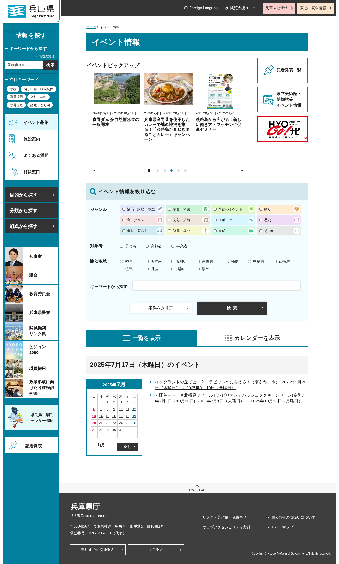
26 (134, 423)
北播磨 (233, 261)
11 (127, 409)
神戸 (129, 261)
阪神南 (156, 261)
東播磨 (207, 261)
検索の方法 (47, 56)
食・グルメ (135, 220)
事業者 (181, 246)
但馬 (129, 269)
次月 (127, 447)
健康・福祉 (181, 231)
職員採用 (16, 97)
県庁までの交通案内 (97, 550)
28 (101, 430)
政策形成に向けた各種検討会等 (41, 388)
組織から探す (23, 226)
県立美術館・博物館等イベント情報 (289, 99)
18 (127, 416)
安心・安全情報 (313, 8)
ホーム (91, 27)
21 (101, 423)
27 (94, 430)
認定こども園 (40, 105)
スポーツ (225, 220)
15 (107, 416)
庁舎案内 (156, 550)
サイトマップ (282, 527)
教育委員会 (39, 293)
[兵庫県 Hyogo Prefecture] (32, 12)
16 (114, 416)
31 (121, 430)
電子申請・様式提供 (38, 89)
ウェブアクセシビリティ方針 (226, 527)
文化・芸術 (181, 220)
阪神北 (181, 261)
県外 (205, 269)
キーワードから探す (28, 48)
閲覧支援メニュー (245, 8)
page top (197, 490)
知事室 (35, 256)
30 (114, 430)
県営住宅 (16, 105)
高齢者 (156, 246)
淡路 (180, 269)
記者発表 (33, 446)
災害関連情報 (276, 8)
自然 (221, 231)
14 (101, 416)
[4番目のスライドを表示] (178, 170)
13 (94, 416)
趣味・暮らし (137, 231)
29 (107, 430)
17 (121, 416)
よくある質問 (36, 155)
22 (107, 423)
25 (127, 423)
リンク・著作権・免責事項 (224, 517)
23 (114, 423)
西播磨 (284, 261)
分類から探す (23, 210)
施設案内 (32, 139)
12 (134, 409)
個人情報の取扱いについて (293, 517)
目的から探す (23, 194)
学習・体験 (181, 209)
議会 (33, 275)
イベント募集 (36, 122)
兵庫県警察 (39, 312)
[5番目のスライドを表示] (185, 170)
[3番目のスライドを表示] (171, 170)
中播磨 (258, 261)
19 (134, 416)
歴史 (267, 220)
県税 (13, 89)
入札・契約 (38, 97)
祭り (267, 209)
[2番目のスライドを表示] (165, 170)
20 (94, 423)
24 (121, 423)
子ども (130, 246)
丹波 (154, 269)
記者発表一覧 (289, 70)
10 (121, 409)
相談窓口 (32, 172)
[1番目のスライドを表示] (158, 170)
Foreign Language (204, 8)
